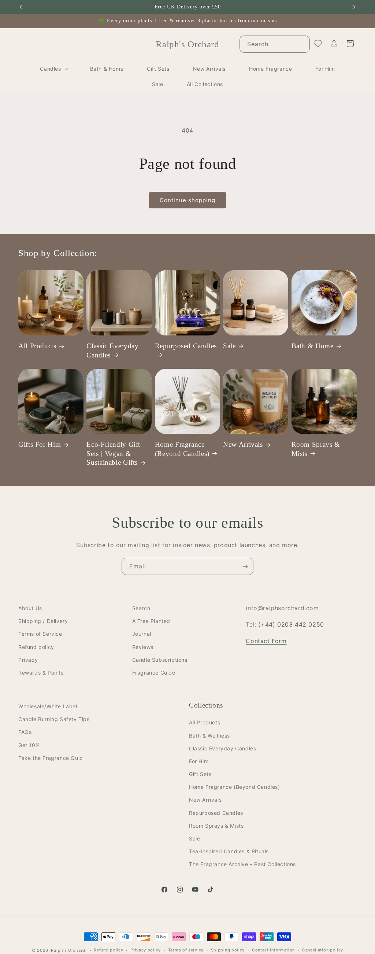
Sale (229, 346)
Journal (141, 634)
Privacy (28, 660)
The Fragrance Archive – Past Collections (242, 864)
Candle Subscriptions (160, 660)
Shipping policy (228, 950)
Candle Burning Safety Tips (54, 719)
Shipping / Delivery (43, 621)
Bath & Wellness (209, 735)
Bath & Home (313, 346)
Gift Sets (200, 774)
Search (141, 608)
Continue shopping (187, 200)
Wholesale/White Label (47, 706)
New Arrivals (243, 444)
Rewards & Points (41, 672)
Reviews (142, 647)
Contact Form (266, 641)
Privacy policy (145, 950)
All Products (37, 346)
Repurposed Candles (186, 346)
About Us (30, 608)
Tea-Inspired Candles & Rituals (229, 851)
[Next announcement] (354, 7)
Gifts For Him (39, 444)
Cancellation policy (322, 950)
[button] (53, 69)
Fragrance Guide (153, 672)
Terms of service (186, 950)
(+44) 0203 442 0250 (291, 624)
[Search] (301, 44)
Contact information (273, 950)
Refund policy (36, 647)
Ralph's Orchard (68, 950)
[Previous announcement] (21, 7)
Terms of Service (40, 634)
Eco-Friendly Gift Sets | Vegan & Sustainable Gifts (113, 453)
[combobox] (274, 44)
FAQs (24, 732)
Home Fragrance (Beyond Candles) (182, 449)
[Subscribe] (245, 566)
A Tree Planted (151, 621)
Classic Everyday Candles (112, 350)
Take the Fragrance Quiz (50, 758)
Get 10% (29, 745)
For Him (198, 761)
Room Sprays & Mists (316, 449)
